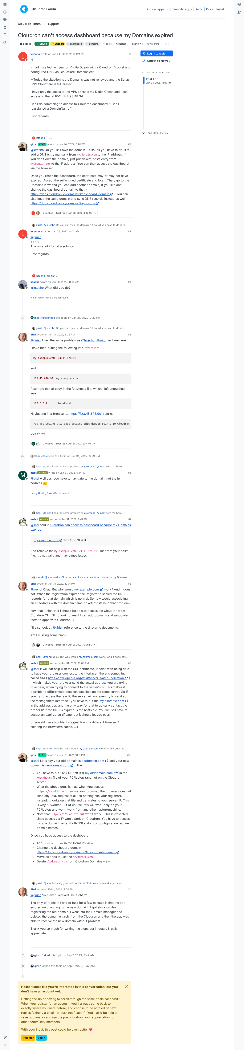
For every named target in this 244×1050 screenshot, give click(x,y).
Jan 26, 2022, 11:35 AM (65, 281)
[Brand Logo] (24, 9)
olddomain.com (93, 761)
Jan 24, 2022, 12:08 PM (66, 53)
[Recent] (5, 12)
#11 (129, 889)
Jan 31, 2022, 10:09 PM (75, 663)
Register (28, 1037)
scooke (34, 281)
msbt (37, 317)
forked (46, 955)
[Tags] (5, 20)
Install (220, 9)
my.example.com (46, 540)
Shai (33, 334)
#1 (130, 53)
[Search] (5, 43)
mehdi (34, 519)
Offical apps (156, 9)
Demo (199, 9)
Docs (210, 9)
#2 (129, 144)
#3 (129, 231)
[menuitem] (239, 5)
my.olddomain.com (99, 773)
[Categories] (5, 5)
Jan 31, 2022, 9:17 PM (73, 472)
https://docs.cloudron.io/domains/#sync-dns (62, 203)
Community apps (179, 9)
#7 (129, 519)
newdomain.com (57, 765)
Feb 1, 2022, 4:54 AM (61, 889)
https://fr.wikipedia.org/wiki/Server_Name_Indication (86, 678)
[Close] (126, 986)
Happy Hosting (38, 493)
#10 (129, 754)
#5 (129, 334)
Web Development (59, 493)
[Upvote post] (121, 126)
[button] (5, 1038)
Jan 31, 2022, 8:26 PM (61, 334)
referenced (48, 317)
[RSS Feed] (166, 44)
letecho (35, 53)
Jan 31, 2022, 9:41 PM (74, 519)
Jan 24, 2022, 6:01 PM (72, 144)
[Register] (239, 12)
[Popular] (5, 27)
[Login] (239, 5)
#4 (129, 281)
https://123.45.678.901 (86, 414)
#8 (129, 583)
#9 (129, 663)
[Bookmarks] (5, 35)
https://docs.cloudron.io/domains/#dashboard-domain (69, 194)
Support (59, 43)
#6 (129, 472)
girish (33, 144)
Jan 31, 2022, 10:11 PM (72, 754)
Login (41, 1037)
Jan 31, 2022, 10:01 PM (61, 583)
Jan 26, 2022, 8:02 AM (65, 231)
